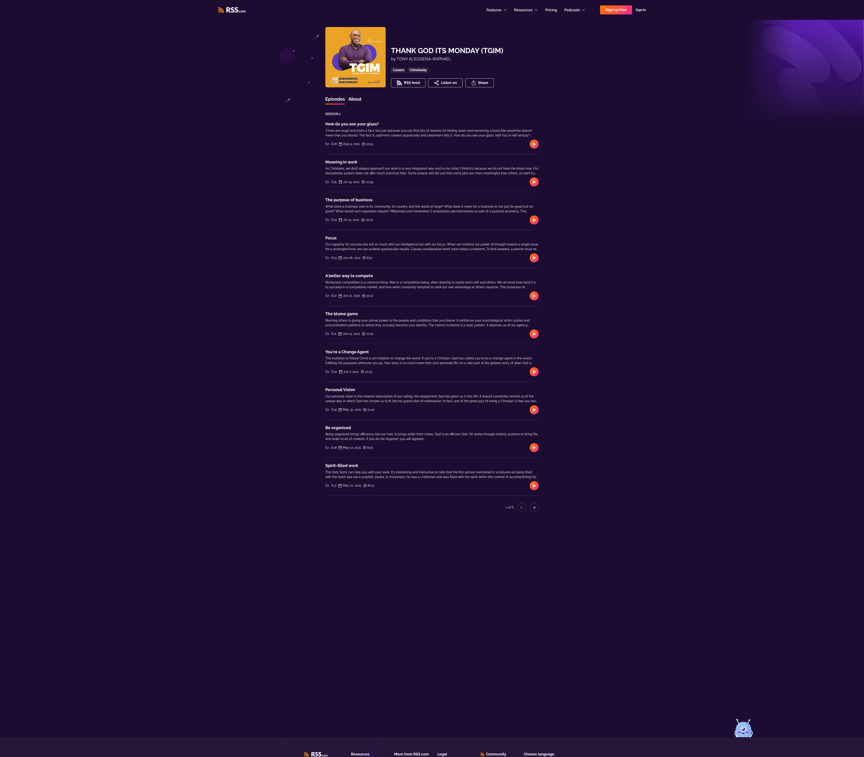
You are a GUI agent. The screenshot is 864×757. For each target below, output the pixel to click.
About (355, 99)
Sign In (641, 10)
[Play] (534, 144)
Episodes (335, 99)
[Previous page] (521, 507)
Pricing (551, 10)
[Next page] (534, 507)
